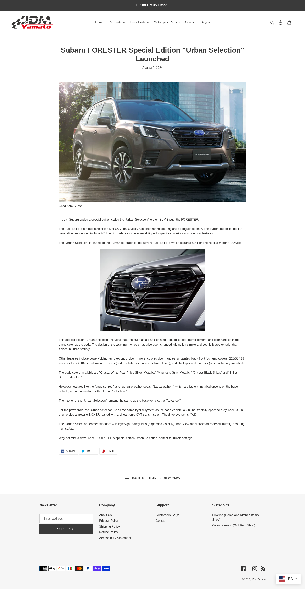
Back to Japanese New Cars (155, 478)
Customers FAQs (167, 515)
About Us (105, 515)
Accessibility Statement (115, 538)
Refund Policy (108, 532)
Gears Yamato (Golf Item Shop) (233, 525)
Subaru (78, 206)
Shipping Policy (109, 526)
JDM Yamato (258, 579)
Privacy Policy (109, 520)
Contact (161, 520)
